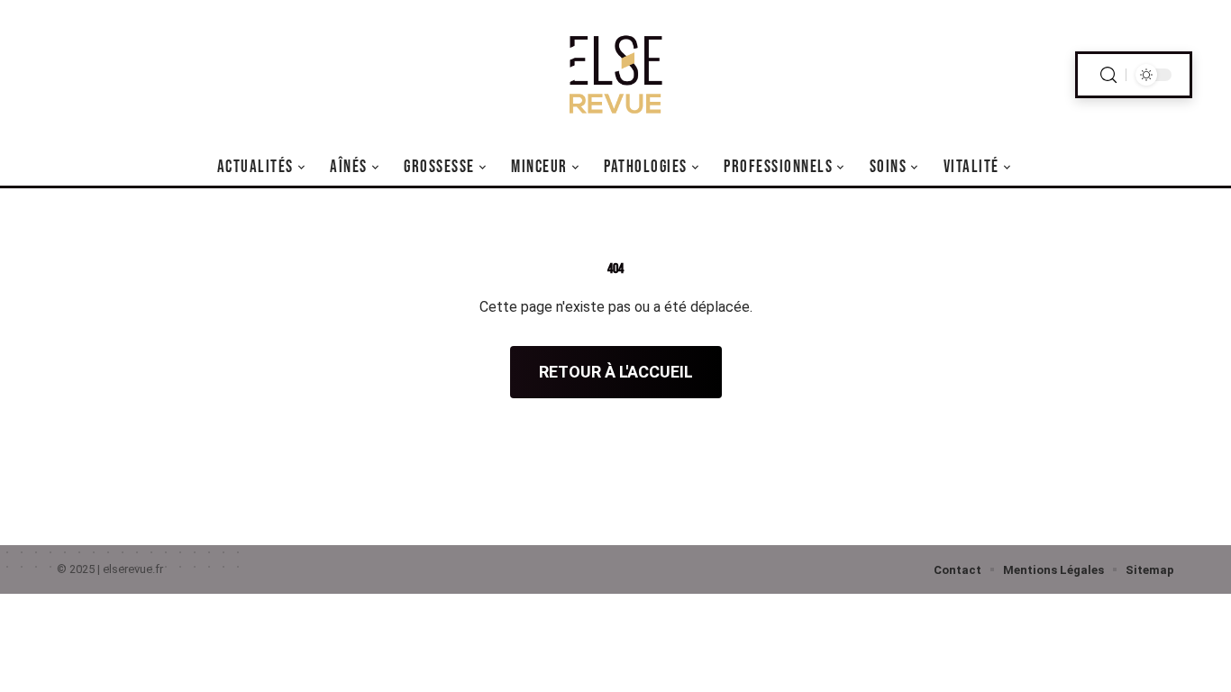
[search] (1108, 75)
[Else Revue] (615, 75)
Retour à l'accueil (616, 371)
